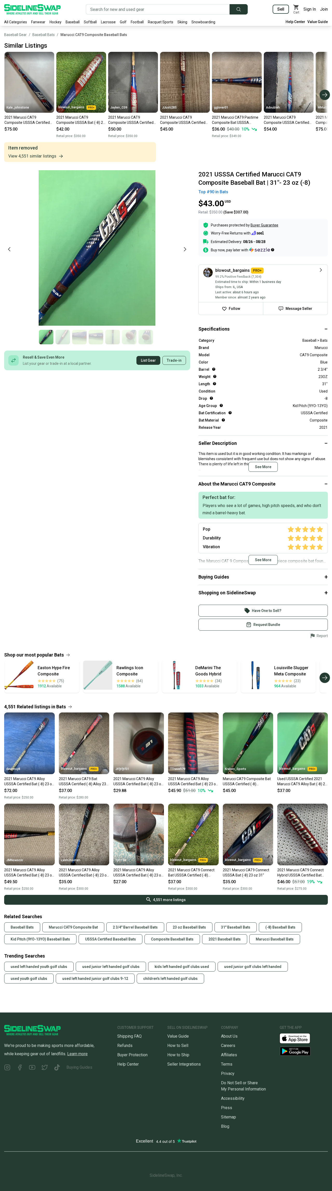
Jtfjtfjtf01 (122, 769)
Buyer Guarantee (264, 225)
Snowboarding (203, 22)
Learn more (77, 1053)
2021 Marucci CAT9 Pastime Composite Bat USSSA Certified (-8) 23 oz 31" (235, 120)
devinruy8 (13, 769)
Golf (123, 22)
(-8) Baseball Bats (280, 927)
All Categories (15, 22)
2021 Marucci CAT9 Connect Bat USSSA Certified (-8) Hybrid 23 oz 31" (191, 873)
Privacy (227, 1073)
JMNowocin (14, 860)
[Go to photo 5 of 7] (112, 337)
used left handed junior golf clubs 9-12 (95, 978)
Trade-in (174, 360)
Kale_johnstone (17, 107)
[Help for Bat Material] (223, 420)
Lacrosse (108, 22)
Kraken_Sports (235, 769)
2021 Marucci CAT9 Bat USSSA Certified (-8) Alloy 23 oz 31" (82, 782)
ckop (282, 860)
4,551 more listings (169, 900)
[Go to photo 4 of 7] (96, 337)
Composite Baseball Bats (172, 939)
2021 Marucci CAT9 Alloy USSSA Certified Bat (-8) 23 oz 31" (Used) (138, 782)
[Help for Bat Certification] (230, 412)
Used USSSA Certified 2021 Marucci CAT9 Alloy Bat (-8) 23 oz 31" (302, 782)
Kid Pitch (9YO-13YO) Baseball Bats (40, 939)
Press (226, 1107)
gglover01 (221, 107)
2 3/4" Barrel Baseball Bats (135, 927)
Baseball (73, 22)
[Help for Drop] (211, 398)
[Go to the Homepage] (32, 9)
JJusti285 (169, 107)
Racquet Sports (160, 22)
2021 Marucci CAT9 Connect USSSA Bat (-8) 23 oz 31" (246, 872)
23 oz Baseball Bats (189, 927)
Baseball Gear (15, 35)
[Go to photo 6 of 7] (129, 337)
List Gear (148, 360)
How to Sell (177, 1045)
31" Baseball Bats (235, 927)
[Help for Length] (214, 383)
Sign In (309, 9)
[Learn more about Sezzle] (261, 249)
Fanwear (38, 22)
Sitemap (228, 1117)
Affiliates (229, 1054)
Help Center (295, 22)
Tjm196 (120, 860)
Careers (228, 1045)
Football (137, 22)
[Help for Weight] (214, 376)
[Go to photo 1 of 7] (46, 337)
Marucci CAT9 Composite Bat (73, 927)
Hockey (55, 22)
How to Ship (178, 1054)
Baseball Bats (43, 35)
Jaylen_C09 (118, 107)
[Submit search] (239, 9)
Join (324, 9)
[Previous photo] (9, 249)
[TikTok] (57, 1068)
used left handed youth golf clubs (39, 967)
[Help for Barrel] (213, 369)
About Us (229, 1036)
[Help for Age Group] (221, 405)
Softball (90, 22)
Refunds (125, 1045)
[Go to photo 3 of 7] (79, 337)
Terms (226, 1064)
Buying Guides (79, 1067)
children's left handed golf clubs (170, 978)
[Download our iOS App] (299, 1038)
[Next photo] (185, 249)
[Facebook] (20, 1068)
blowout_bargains (71, 107)
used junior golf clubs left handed (252, 967)
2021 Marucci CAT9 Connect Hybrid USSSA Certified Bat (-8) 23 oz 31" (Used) (300, 873)
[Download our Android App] (304, 1051)
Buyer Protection (132, 1054)
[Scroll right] (325, 95)
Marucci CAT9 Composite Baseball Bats (93, 35)
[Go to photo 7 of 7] (146, 337)
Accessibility (233, 1098)
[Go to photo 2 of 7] (63, 337)
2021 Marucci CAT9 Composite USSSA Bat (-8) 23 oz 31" (80, 120)
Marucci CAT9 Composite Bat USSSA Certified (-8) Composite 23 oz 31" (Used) (247, 782)
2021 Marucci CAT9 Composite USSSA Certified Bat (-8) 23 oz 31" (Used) (131, 120)
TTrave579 (177, 769)
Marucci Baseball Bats (275, 939)
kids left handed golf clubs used (182, 967)
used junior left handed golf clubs (111, 967)
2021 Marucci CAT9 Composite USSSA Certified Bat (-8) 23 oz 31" (27, 120)
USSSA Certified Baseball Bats (110, 939)
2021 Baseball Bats (225, 939)
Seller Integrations (184, 1064)
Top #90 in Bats (213, 191)
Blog (225, 1126)
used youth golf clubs (29, 978)
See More (263, 467)
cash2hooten (70, 860)
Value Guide (317, 22)
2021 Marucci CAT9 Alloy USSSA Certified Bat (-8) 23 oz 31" (29, 782)
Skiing (182, 22)
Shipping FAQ (129, 1036)
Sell (280, 9)
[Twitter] (45, 1068)
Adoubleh (273, 107)
